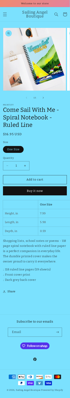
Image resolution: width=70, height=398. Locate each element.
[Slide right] (43, 98)
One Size (13, 149)
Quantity (8, 158)
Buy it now (35, 191)
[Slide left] (26, 98)
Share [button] (11, 291)
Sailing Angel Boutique (28, 390)
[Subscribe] (57, 332)
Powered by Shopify (52, 390)
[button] (5, 14)
